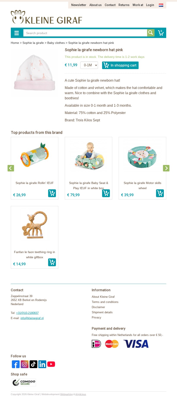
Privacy (96, 317)
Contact (110, 5)
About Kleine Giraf (103, 296)
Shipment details (102, 312)
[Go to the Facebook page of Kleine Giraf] (15, 364)
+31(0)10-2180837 (27, 313)
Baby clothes (56, 42)
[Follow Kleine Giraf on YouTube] (50, 364)
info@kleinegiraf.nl (32, 318)
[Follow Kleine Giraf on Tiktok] (32, 364)
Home (15, 42)
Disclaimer (98, 307)
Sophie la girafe (33, 42)
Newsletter (78, 5)
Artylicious (80, 394)
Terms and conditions (105, 302)
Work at (138, 5)
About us (95, 5)
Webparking (66, 394)
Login (150, 5)
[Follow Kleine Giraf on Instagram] (24, 364)
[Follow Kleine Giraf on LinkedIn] (41, 364)
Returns (124, 5)
